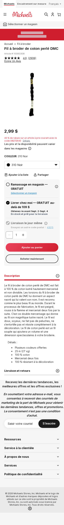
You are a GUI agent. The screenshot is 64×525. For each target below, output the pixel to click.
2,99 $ (11, 131)
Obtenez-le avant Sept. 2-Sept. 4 (29, 211)
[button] (31, 146)
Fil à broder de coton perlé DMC (31, 49)
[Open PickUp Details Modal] (56, 186)
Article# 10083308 (14, 53)
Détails (26, 140)
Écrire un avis (12, 61)
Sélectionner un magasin (24, 193)
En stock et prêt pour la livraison (29, 214)
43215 (50, 227)
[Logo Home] (22, 14)
